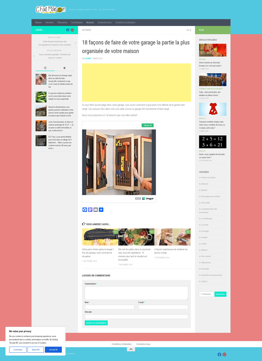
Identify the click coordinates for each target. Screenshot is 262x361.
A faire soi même (208, 177)
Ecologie (205, 231)
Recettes (49, 22)
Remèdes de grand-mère (212, 275)
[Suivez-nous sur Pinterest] (72, 30)
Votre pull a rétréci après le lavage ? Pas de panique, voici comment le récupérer (98, 253)
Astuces (90, 22)
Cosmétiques (77, 22)
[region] (35, 341)
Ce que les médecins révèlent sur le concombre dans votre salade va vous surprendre (59, 96)
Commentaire (91, 284)
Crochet (205, 225)
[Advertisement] (136, 82)
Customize (18, 350)
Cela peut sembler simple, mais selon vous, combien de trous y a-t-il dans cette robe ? (212, 125)
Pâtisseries (62, 22)
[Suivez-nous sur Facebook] (67, 30)
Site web (88, 312)
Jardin (204, 243)
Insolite (202, 118)
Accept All (53, 350)
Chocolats (206, 202)
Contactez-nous (105, 22)
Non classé (206, 256)
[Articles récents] (45, 68)
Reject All (35, 350)
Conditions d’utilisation (125, 22)
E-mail (142, 302)
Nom (87, 302)
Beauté (204, 190)
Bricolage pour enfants (211, 196)
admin (88, 58)
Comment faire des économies (210, 89)
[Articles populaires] (64, 68)
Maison (38, 22)
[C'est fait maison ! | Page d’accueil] (51, 9)
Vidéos (204, 281)
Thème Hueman (69, 354)
